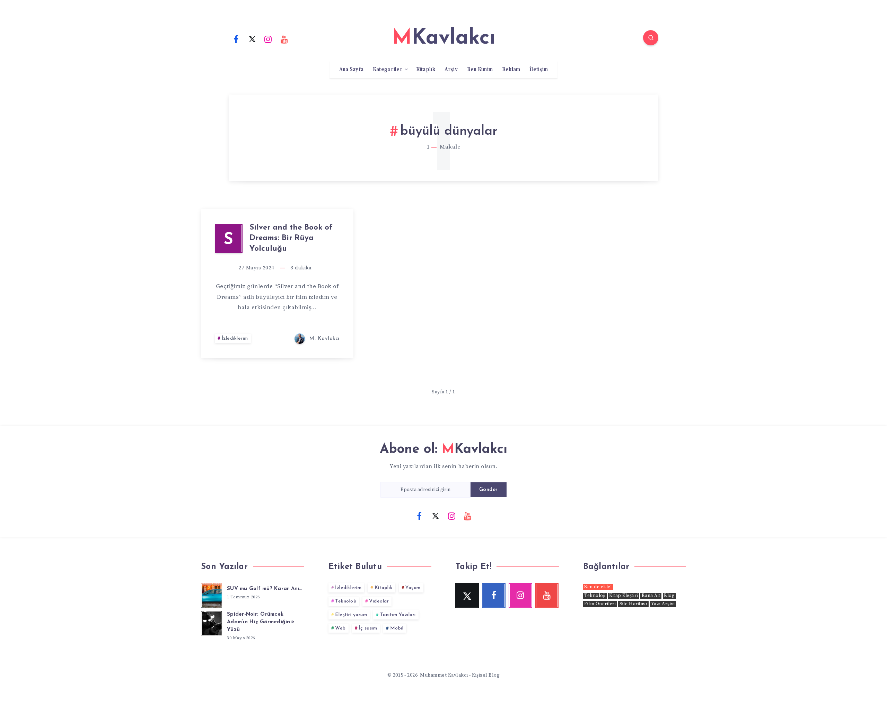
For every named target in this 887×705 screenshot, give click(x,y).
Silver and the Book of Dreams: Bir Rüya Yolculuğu (291, 238)
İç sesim (368, 628)
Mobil (397, 628)
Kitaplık (425, 69)
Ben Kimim (480, 69)
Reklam (511, 69)
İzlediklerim (235, 338)
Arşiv (451, 69)
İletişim (538, 69)
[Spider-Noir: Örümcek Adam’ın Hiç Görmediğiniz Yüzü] (211, 622)
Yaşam (413, 587)
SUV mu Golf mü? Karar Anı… (264, 588)
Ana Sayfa (351, 69)
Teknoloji (345, 601)
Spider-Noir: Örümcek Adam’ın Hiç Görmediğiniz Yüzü (261, 622)
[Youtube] (284, 38)
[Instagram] (268, 38)
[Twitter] (252, 38)
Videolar (379, 601)
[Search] (650, 37)
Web (340, 628)
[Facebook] (236, 38)
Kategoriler (388, 69)
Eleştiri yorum (351, 614)
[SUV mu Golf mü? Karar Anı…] (211, 594)
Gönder (488, 489)
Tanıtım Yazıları (398, 614)
